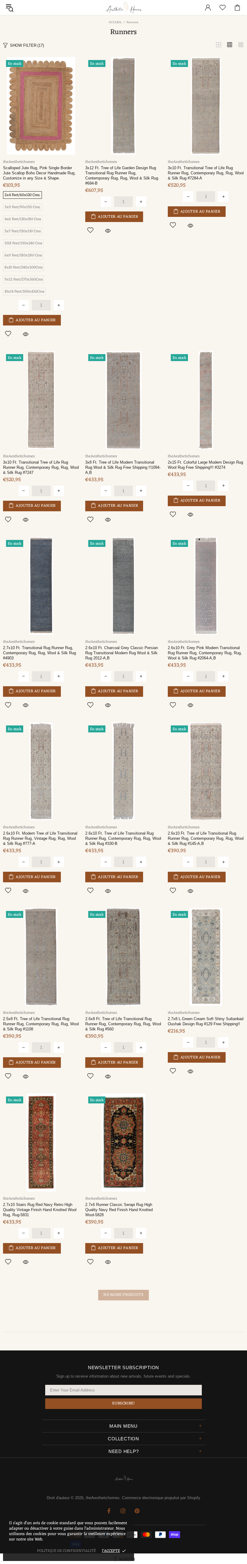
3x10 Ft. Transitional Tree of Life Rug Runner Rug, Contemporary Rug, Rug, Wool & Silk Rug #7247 (41, 467)
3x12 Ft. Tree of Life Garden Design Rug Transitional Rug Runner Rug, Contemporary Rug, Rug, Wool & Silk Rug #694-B (121, 176)
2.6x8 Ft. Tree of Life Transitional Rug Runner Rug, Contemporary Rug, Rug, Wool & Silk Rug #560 (123, 1024)
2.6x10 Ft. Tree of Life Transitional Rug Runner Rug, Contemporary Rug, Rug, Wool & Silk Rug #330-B (123, 838)
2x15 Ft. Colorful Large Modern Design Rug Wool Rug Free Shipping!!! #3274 (205, 465)
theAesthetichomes (123, 8)
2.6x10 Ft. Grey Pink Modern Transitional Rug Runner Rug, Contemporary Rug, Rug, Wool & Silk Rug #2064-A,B (205, 653)
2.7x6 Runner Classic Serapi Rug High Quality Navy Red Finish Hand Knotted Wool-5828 (119, 1209)
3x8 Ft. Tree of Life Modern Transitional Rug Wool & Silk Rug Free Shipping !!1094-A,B (123, 467)
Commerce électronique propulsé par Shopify (161, 1498)
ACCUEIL (115, 22)
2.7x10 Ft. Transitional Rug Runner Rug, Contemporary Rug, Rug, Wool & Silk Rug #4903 (39, 653)
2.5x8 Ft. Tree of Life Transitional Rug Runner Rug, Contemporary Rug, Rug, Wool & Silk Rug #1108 (41, 1024)
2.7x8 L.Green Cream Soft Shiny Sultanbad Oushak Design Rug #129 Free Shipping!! (205, 1021)
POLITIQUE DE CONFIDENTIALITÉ (66, 1550)
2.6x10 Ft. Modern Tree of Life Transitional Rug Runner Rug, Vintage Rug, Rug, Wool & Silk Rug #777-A (40, 838)
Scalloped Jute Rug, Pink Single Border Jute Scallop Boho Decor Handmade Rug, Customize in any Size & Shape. (39, 173)
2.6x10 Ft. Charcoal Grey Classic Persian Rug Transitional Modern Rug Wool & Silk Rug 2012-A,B (121, 653)
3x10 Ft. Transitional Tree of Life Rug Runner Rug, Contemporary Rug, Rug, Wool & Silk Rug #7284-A (206, 173)
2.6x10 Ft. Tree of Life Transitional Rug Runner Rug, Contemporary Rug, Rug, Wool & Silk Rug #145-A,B (206, 838)
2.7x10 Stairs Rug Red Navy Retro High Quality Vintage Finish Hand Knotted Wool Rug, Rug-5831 (40, 1209)
